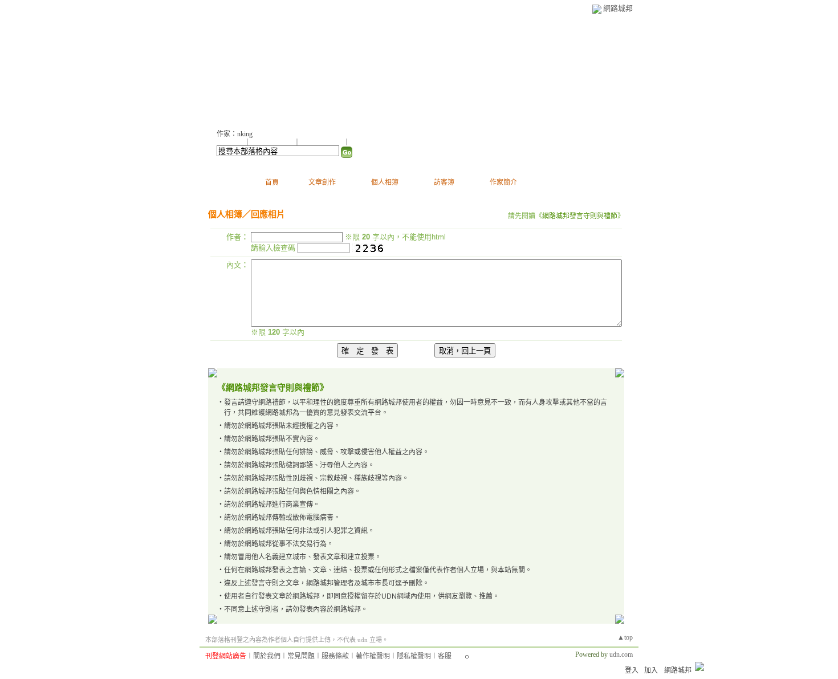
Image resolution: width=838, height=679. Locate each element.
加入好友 (230, 143)
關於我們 (266, 656)
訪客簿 (444, 182)
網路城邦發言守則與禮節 (579, 216)
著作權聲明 (373, 656)
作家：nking (235, 134)
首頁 (272, 182)
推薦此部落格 (273, 143)
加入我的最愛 (322, 143)
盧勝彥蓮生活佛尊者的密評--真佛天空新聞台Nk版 (373, 68)
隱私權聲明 (414, 656)
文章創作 (322, 182)
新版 (565, 68)
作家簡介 (503, 182)
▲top (625, 637)
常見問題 (301, 656)
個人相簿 (384, 182)
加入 (651, 670)
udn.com (621, 654)
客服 (444, 656)
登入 (631, 670)
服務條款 (335, 656)
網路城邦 (618, 8)
